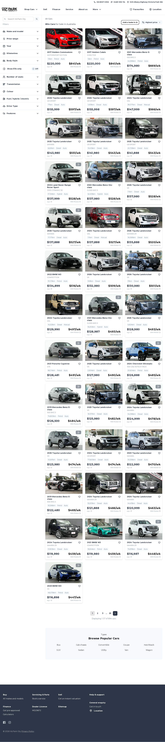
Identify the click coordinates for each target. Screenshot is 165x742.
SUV (58, 650)
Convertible (103, 645)
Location (98, 711)
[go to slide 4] (66, 47)
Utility (104, 650)
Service (69, 9)
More (95, 9)
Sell (45, 9)
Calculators (8, 714)
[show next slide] (79, 41)
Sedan (81, 650)
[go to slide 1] (59, 47)
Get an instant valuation (69, 699)
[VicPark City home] (9, 9)
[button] (36, 19)
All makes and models (13, 699)
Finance (56, 9)
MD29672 (36, 710)
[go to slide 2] (62, 47)
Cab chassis (81, 645)
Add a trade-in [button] (129, 22)
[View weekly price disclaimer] (80, 66)
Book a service (38, 699)
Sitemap (62, 707)
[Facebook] (4, 722)
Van (126, 650)
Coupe (126, 645)
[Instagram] (9, 722)
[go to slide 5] (68, 47)
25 (110, 613)
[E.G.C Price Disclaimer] (51, 66)
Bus (58, 645)
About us (83, 9)
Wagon (149, 650)
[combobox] (18, 19)
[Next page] (115, 613)
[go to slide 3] (64, 47)
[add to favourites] (79, 52)
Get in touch (95, 707)
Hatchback (149, 645)
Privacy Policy (27, 731)
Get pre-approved (11, 710)
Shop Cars (29, 9)
